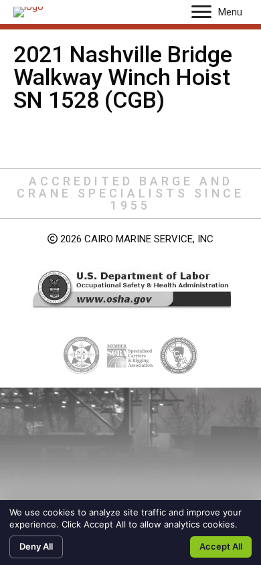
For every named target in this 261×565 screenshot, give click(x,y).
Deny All (36, 546)
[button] (201, 12)
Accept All (220, 546)
